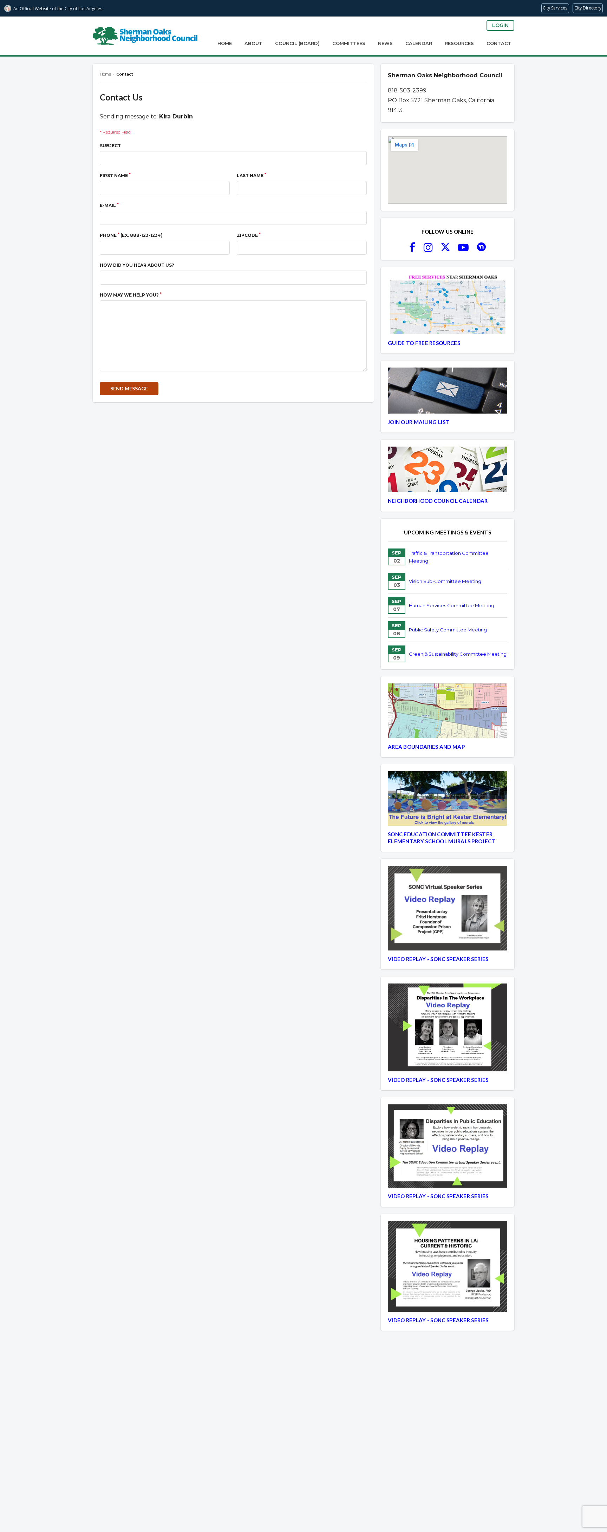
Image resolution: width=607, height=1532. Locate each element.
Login (500, 25)
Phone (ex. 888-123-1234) (131, 235)
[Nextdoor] (481, 249)
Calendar (418, 43)
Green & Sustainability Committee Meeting (458, 654)
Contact (499, 43)
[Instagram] (428, 249)
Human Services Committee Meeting (451, 605)
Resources (459, 43)
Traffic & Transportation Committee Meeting (449, 557)
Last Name (251, 175)
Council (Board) (297, 43)
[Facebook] (412, 249)
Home (224, 43)
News (385, 43)
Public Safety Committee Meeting (448, 629)
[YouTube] (463, 249)
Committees (348, 43)
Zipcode (249, 235)
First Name (115, 175)
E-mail (109, 205)
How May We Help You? (131, 295)
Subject (110, 145)
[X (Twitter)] (445, 249)
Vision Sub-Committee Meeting (445, 581)
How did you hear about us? (137, 265)
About (253, 43)
